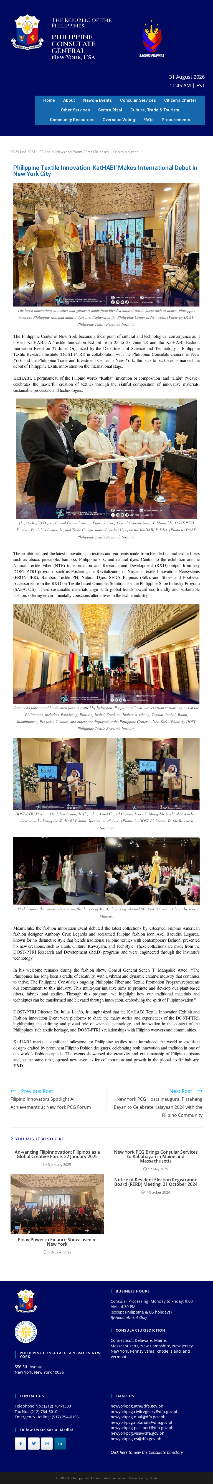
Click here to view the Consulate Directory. (147, 1452)
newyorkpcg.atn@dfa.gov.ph (137, 1406)
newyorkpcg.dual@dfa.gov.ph (138, 1416)
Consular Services (138, 100)
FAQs (148, 119)
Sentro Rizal (110, 110)
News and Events (69, 151)
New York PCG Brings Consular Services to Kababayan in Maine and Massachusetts (156, 1156)
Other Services (75, 110)
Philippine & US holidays (148, 1312)
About (69, 100)
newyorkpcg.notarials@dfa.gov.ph (142, 1422)
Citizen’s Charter (180, 100)
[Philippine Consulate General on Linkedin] (60, 1443)
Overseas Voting (119, 119)
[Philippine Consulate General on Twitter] (34, 1443)
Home (49, 100)
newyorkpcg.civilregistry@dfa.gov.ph (145, 1411)
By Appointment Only (129, 1317)
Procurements (176, 119)
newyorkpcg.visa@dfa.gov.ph (137, 1433)
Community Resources (72, 119)
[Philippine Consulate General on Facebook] (20, 1443)
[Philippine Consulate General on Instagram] (47, 1443)
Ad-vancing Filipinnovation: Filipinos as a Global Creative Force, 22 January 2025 (57, 1154)
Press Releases (97, 151)
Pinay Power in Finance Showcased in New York (57, 1241)
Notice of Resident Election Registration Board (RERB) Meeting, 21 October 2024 (155, 1182)
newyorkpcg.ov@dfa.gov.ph (136, 1438)
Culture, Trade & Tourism (154, 110)
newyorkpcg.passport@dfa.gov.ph (142, 1427)
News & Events (97, 100)
